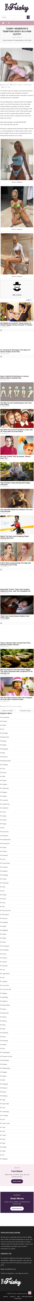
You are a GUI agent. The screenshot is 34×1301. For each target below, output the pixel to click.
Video (4, 1151)
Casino (4, 772)
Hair (3, 906)
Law (3, 969)
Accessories (5, 717)
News (4, 1036)
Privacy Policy (18, 1298)
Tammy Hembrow (17, 706)
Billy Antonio (5, 84)
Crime (4, 812)
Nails (3, 1029)
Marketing (5, 997)
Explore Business (17, 1208)
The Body (5, 1115)
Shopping (5, 1084)
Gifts (3, 887)
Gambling (5, 875)
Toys (3, 1131)
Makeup (4, 993)
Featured (5, 855)
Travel (4, 1135)
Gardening (5, 883)
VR (3, 1155)
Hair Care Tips (6, 910)
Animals (4, 721)
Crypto (4, 816)
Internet (4, 962)
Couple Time (6, 804)
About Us (5, 1296)
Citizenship (5, 788)
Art (3, 729)
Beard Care (5, 737)
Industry (4, 958)
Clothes (4, 796)
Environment (6, 843)
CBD (3, 776)
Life (3, 977)
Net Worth (5, 1032)
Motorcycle (5, 1013)
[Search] (28, 17)
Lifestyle (4, 981)
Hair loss (4, 918)
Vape (3, 1143)
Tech (3, 1107)
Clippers (4, 792)
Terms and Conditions (27, 1296)
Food (3, 859)
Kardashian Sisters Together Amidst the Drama (27, 710)
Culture (4, 820)
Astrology (5, 733)
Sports (4, 1092)
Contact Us (12, 1296)
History (4, 934)
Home (4, 942)
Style (3, 1099)
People (4, 1044)
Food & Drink (6, 863)
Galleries (4, 871)
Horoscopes (5, 946)
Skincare (4, 1088)
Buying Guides (6, 760)
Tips (3, 1119)
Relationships (6, 1068)
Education (5, 835)
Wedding (4, 1159)
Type (3, 1139)
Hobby (4, 938)
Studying (4, 1096)
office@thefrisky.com (10, 1269)
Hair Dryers (5, 914)
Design (4, 824)
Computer (5, 800)
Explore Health (17, 1181)
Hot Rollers (5, 950)
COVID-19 (5, 808)
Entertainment (27, 84)
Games (4, 879)
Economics (5, 831)
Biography (5, 749)
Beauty (4, 741)
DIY (3, 827)
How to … (5, 954)
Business (5, 756)
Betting (4, 745)
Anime (4, 725)
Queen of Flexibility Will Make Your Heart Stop (9, 710)
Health (4, 926)
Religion (4, 1072)
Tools (3, 1127)
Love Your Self (6, 989)
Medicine (5, 1001)
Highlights (5, 930)
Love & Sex (5, 985)
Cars (3, 768)
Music (4, 1025)
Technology (5, 1111)
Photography (6, 1052)
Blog (3, 753)
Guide (4, 898)
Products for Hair (7, 1056)
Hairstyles (5, 922)
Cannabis (5, 764)
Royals (4, 1076)
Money (4, 1009)
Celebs (20, 84)
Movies (4, 1017)
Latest (18, 1296)
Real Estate (5, 1060)
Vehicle (4, 1147)
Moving (4, 1021)
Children (4, 784)
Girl (3, 891)
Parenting (5, 1040)
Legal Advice (6, 973)
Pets (3, 1048)
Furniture (5, 867)
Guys (3, 902)
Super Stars (5, 1103)
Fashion (4, 851)
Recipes (4, 1064)
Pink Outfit (9, 706)
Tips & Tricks (6, 1123)
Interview (5, 965)
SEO (3, 1080)
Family (4, 847)
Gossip (4, 894)
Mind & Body (6, 1005)
